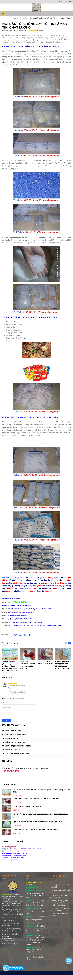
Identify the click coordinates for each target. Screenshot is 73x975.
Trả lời (10, 688)
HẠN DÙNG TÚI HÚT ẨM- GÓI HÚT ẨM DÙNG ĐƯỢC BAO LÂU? (37, 822)
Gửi (6, 720)
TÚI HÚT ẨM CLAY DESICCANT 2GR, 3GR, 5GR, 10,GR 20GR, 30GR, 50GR (40, 814)
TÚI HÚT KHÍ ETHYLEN (11, 750)
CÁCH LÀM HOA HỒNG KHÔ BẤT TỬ (27, 806)
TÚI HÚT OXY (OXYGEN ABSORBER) (16, 746)
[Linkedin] (20, 634)
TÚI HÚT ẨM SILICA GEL (11, 731)
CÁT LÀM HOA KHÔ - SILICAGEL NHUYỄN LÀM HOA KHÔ (35, 830)
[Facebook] (10, 634)
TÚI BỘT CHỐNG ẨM (10, 738)
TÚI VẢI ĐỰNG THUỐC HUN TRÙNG (16, 753)
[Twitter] (15, 634)
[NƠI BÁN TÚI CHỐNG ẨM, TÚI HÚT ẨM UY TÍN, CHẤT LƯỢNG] (36, 7)
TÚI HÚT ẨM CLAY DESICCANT (14, 742)
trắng (22, 577)
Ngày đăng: (6, 31)
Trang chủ (16, 18)
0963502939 (66, 2)
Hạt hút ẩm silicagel (10, 577)
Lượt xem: (21, 31)
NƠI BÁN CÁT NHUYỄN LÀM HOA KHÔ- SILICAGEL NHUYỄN (36, 799)
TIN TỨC (25, 18)
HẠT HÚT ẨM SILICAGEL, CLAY (14, 735)
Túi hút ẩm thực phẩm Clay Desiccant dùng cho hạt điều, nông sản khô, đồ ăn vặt (41, 791)
